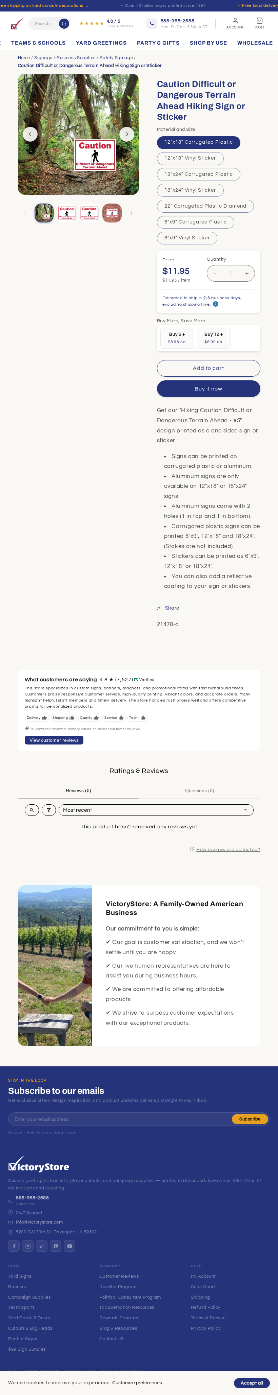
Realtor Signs (22, 1339)
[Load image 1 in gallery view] (44, 213)
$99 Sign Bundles (27, 1349)
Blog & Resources (118, 1328)
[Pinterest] (55, 1246)
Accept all (252, 1383)
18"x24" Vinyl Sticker (190, 190)
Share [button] (172, 608)
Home (24, 57)
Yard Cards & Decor (29, 1318)
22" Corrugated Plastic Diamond (205, 206)
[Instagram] (28, 1246)
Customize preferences (137, 1382)
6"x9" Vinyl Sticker (187, 237)
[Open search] (32, 810)
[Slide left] (30, 134)
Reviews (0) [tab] (78, 790)
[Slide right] (126, 134)
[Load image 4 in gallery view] (111, 213)
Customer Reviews (119, 1276)
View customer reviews (54, 740)
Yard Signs (19, 1276)
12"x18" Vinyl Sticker (190, 158)
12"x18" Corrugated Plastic (198, 142)
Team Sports (21, 1307)
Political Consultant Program (130, 1297)
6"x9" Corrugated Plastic (195, 221)
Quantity (216, 259)
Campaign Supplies (29, 1297)
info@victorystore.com (39, 1222)
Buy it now (209, 389)
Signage (43, 57)
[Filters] (49, 810)
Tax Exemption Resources (126, 1307)
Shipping (200, 1297)
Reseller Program (117, 1286)
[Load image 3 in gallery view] (89, 213)
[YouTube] (69, 1246)
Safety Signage (116, 57)
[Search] (64, 24)
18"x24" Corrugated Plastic (198, 174)
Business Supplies (76, 57)
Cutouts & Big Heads (30, 1328)
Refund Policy (205, 1307)
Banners (17, 1286)
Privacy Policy (206, 1328)
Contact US (111, 1339)
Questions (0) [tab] (199, 790)
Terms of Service (208, 1318)
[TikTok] (41, 1246)
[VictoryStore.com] (17, 24)
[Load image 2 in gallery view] (66, 213)
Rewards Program (118, 1318)
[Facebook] (14, 1246)
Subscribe (250, 1119)
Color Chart (203, 1286)
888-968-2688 (32, 1198)
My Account (203, 1276)
